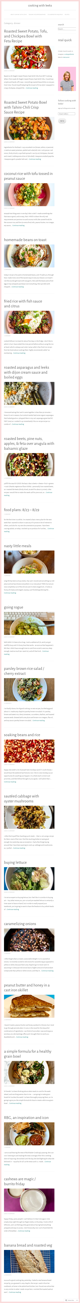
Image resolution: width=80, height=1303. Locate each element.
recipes (67, 14)
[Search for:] (67, 29)
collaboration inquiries (55, 14)
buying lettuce (15, 863)
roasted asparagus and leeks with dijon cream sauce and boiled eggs (26, 372)
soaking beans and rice (22, 735)
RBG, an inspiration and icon (26, 1118)
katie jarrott (66, 57)
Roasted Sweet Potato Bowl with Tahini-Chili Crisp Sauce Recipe (25, 107)
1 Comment (7, 335)
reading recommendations (37, 14)
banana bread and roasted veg (28, 1245)
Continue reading (32, 88)
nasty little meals (17, 546)
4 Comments (7, 1275)
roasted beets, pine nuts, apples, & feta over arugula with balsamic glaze (29, 444)
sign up (62, 121)
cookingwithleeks (69, 54)
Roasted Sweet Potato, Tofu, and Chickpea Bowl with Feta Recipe (26, 36)
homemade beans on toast (25, 240)
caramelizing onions (20, 924)
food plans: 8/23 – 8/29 (21, 510)
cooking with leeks (40, 5)
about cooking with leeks (19, 14)
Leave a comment (9, 70)
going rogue (13, 607)
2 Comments (7, 478)
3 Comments (7, 269)
